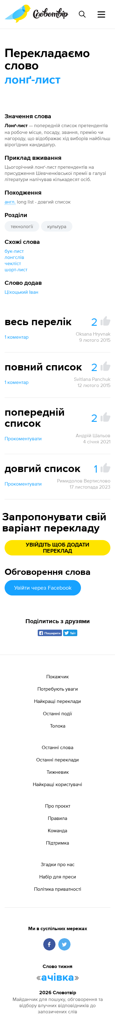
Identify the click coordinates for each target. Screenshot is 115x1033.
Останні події (57, 713)
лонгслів (14, 257)
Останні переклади (57, 759)
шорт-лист (16, 269)
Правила (57, 818)
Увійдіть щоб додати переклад (57, 548)
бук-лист (14, 251)
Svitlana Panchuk (92, 379)
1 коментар (17, 337)
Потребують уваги (57, 689)
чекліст (13, 263)
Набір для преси (57, 876)
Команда (57, 830)
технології (22, 226)
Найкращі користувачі (57, 784)
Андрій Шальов (93, 435)
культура (56, 226)
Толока (57, 725)
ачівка (57, 977)
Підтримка (57, 842)
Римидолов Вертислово (83, 480)
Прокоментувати (23, 438)
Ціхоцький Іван (21, 292)
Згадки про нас (58, 864)
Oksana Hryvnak (93, 334)
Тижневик (58, 772)
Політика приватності (57, 889)
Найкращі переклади (57, 701)
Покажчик (57, 676)
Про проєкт (57, 806)
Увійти (42, 587)
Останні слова (57, 747)
